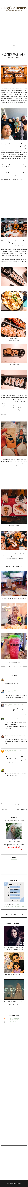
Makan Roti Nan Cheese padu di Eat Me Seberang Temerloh (14, 599)
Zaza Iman (14, 1024)
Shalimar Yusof (10, 690)
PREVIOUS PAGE (21, 809)
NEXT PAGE (5, 809)
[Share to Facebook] (17, 666)
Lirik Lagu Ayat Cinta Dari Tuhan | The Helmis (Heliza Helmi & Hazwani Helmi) (14, 1003)
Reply (24, 686)
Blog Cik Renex (14, 1022)
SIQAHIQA (8, 750)
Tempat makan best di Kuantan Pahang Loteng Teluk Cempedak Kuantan (14, 662)
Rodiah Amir (9, 679)
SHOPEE (6, 906)
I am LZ (7, 718)
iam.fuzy (8, 704)
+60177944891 (20, 904)
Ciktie (7, 770)
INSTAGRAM (20, 906)
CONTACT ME (17, 849)
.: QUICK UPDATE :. (14, 1019)
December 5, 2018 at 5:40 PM (18, 735)
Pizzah (7, 735)
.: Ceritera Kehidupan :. (14, 1018)
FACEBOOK (13, 906)
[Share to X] (14, 666)
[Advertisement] (14, 28)
